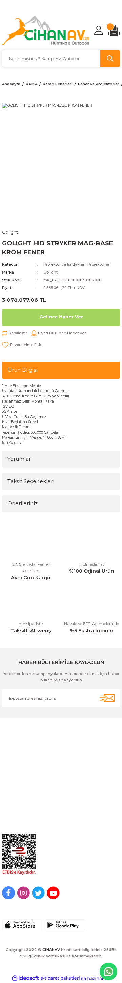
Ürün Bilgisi (22, 370)
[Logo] (46, 30)
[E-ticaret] (60, 978)
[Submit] (107, 698)
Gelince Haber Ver (61, 316)
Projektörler (98, 264)
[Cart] (114, 30)
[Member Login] (98, 30)
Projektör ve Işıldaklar (63, 264)
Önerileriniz (22, 503)
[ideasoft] (25, 978)
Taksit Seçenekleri (30, 481)
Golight (50, 272)
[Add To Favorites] (22, 345)
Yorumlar (19, 459)
